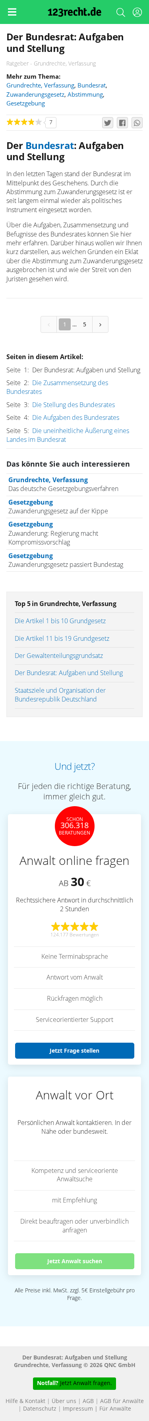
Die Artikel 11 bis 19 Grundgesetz (62, 639)
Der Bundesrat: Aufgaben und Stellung (69, 673)
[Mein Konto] (137, 14)
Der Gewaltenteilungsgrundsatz (59, 656)
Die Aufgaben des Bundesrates (75, 418)
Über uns (64, 1401)
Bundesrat (91, 86)
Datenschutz (39, 1409)
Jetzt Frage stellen (74, 1050)
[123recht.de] (74, 12)
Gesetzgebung (25, 104)
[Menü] (12, 12)
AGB (88, 1401)
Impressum (78, 1409)
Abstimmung (85, 95)
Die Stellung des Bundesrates (73, 405)
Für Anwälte (115, 1409)
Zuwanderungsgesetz (35, 95)
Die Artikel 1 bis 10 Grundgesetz (60, 621)
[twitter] (107, 122)
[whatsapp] (137, 122)
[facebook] (122, 122)
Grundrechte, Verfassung (40, 86)
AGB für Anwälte (122, 1401)
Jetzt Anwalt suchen (74, 1261)
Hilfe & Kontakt (25, 1401)
